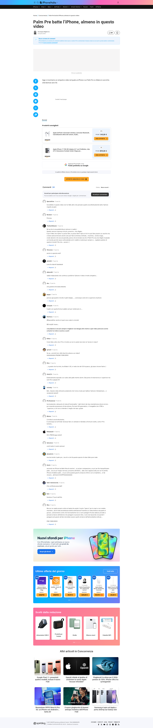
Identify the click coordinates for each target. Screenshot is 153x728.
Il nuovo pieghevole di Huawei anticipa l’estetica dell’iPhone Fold (76, 709)
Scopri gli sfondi (45, 551)
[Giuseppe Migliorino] (35, 33)
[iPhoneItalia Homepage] (48, 2)
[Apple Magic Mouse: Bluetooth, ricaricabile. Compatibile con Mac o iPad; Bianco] (99, 580)
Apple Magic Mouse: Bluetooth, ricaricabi (99, 588)
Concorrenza (43, 15)
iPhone (35, 7)
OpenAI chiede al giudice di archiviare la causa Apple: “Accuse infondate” (76, 679)
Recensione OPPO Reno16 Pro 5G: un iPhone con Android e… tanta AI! (48, 709)
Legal (105, 722)
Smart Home (75, 7)
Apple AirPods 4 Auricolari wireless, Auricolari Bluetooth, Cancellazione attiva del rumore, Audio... (71, 133)
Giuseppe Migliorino (44, 32)
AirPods (57, 7)
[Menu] (34, 2)
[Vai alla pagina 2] (76, 642)
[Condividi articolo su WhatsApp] (35, 108)
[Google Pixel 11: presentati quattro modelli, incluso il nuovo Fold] (48, 666)
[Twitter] (101, 724)
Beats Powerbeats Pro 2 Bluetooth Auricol (84, 588)
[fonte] (44, 120)
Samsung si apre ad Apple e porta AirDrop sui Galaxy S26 (105, 708)
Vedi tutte (110, 571)
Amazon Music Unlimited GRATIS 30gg (42, 588)
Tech (92, 7)
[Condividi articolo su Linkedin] (35, 94)
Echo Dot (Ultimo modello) (70, 587)
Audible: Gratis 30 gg (56, 587)
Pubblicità (117, 722)
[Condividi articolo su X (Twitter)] (35, 87)
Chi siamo (93, 722)
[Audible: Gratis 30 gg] (56, 580)
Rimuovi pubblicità (76, 73)
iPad (42, 7)
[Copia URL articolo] (35, 114)
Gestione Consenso (72, 724)
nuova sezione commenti (50, 42)
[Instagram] (107, 724)
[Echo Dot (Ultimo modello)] (70, 580)
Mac (49, 7)
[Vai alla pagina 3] (78, 642)
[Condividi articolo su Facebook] (35, 81)
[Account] (118, 2)
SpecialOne (51, 320)
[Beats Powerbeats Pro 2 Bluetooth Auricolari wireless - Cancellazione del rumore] (84, 580)
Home (35, 15)
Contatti (100, 722)
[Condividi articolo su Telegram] (35, 101)
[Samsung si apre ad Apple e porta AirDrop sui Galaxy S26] (105, 696)
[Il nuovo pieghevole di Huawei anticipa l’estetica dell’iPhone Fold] (76, 696)
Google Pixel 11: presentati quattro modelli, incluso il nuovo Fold (47, 679)
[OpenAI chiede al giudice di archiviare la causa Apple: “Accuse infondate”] (76, 666)
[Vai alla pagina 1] (74, 642)
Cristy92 (50, 324)
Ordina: (98, 187)
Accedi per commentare (100, 194)
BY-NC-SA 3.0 (62, 724)
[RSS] (118, 724)
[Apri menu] (57, 2)
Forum (85, 7)
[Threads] (110, 724)
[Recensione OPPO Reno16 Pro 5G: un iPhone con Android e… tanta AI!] (48, 696)
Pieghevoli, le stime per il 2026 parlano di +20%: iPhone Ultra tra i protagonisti (105, 679)
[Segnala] (55, 210)
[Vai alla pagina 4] (79, 642)
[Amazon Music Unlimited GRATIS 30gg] (41, 580)
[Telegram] (113, 724)
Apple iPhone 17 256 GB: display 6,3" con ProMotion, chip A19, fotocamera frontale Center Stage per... (71, 150)
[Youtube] (104, 724)
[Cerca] (37, 2)
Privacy (110, 722)
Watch (65, 7)
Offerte (98, 7)
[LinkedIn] (116, 724)
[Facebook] (98, 724)
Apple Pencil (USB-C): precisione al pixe (113, 588)
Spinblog (57, 722)
